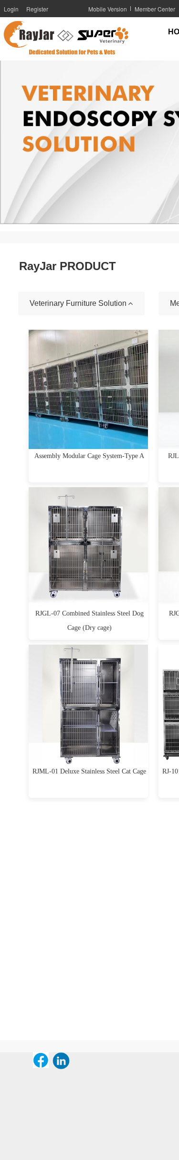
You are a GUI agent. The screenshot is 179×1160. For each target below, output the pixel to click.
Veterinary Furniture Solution (79, 303)
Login (11, 9)
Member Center (155, 9)
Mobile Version (107, 9)
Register (37, 9)
